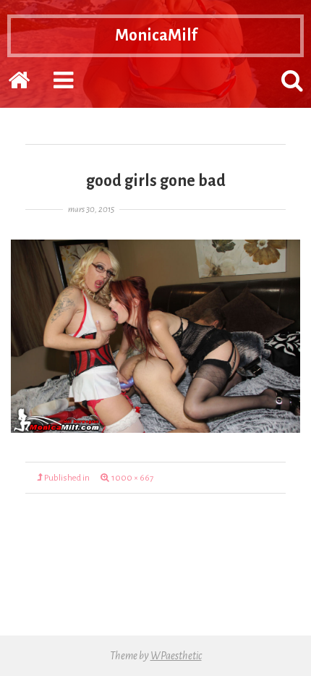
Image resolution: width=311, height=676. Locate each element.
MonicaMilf (156, 35)
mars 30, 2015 (91, 209)
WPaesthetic (176, 656)
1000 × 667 (132, 478)
